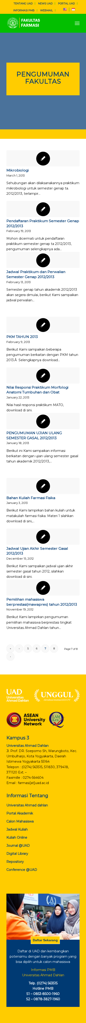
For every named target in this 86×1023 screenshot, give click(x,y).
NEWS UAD (45, 3)
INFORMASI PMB (24, 10)
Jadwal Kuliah (17, 829)
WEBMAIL (46, 10)
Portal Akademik (19, 813)
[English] (65, 10)
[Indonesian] (73, 10)
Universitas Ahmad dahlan (27, 805)
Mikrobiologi (17, 170)
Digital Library (17, 854)
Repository (15, 862)
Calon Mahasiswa (20, 821)
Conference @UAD (21, 870)
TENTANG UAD (23, 3)
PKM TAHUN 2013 (22, 336)
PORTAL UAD (66, 3)
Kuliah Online (16, 837)
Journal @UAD (18, 845)
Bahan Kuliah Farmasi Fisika (30, 498)
